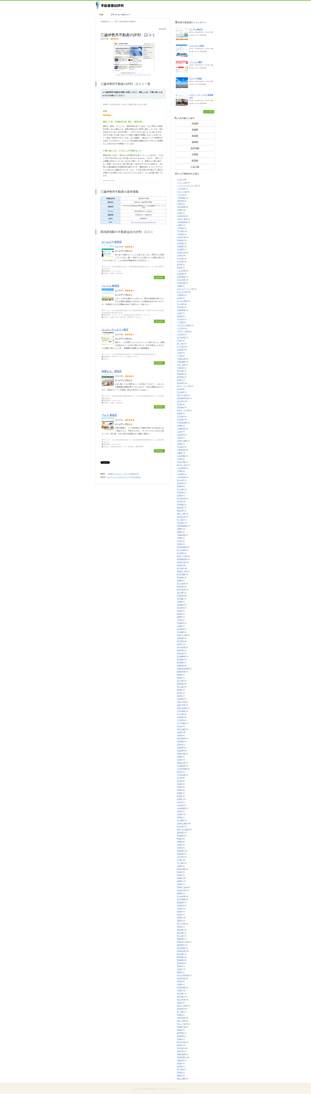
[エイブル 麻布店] (182, 39)
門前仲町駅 (181, 1018)
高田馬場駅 (181, 1057)
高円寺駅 (180, 1048)
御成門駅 (180, 511)
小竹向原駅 (181, 477)
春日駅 (179, 611)
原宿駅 (179, 380)
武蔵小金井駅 (182, 708)
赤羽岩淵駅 (181, 987)
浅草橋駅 (180, 741)
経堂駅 (179, 875)
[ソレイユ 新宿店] (108, 300)
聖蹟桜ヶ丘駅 (182, 887)
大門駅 (179, 459)
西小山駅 (180, 936)
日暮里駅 (180, 596)
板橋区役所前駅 (183, 669)
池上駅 (179, 726)
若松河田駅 (181, 899)
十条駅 (179, 353)
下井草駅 (180, 228)
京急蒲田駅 (181, 277)
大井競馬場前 (182, 423)
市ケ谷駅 (180, 489)
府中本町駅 (181, 498)
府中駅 (179, 501)
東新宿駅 (180, 650)
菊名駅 (179, 911)
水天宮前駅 (181, 711)
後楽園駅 (180, 505)
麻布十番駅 (181, 1079)
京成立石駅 (181, 283)
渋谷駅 (195, 123)
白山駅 (179, 802)
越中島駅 (180, 994)
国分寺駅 (180, 401)
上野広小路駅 (182, 219)
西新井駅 (180, 939)
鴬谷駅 (179, 1063)
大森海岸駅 (181, 450)
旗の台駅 (180, 593)
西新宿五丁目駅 (183, 942)
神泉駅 (179, 839)
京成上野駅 (181, 280)
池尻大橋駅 (181, 729)
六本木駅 (180, 334)
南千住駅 (180, 371)
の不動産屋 (127, 21)
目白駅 (179, 811)
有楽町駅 (180, 623)
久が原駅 (180, 258)
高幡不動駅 (181, 1054)
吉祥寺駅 (195, 148)
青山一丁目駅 (182, 1024)
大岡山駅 (180, 435)
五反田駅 (180, 274)
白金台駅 (180, 805)
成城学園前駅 (182, 526)
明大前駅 (180, 608)
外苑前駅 (180, 407)
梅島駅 (179, 690)
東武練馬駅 (181, 656)
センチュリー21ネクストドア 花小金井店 (124, 477)
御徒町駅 (180, 508)
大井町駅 (180, 419)
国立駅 (179, 404)
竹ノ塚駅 (180, 863)
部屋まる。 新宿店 (112, 371)
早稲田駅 (180, 605)
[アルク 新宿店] (108, 430)
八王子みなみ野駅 (184, 325)
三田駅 (179, 204)
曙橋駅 (179, 617)
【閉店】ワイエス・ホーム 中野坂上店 (123, 474)
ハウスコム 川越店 (196, 46)
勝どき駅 (180, 344)
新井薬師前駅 (182, 547)
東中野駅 (180, 641)
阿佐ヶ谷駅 (181, 1021)
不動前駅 (180, 240)
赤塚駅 (179, 984)
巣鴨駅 (179, 486)
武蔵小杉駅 (181, 705)
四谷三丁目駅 (182, 395)
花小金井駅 (181, 896)
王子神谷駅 (181, 775)
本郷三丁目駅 (182, 635)
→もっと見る (208, 112)
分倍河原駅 (181, 337)
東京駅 (179, 644)
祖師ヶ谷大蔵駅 (183, 829)
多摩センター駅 (183, 410)
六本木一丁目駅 (183, 331)
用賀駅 (179, 784)
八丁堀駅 (180, 322)
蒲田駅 (195, 142)
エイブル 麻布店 (195, 29)
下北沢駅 (180, 231)
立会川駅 (180, 857)
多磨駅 (179, 413)
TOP (101, 15)
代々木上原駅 (182, 301)
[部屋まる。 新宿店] (108, 386)
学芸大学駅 (181, 462)
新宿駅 (195, 136)
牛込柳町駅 (181, 766)
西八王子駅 (181, 924)
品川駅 (179, 389)
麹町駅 (179, 1076)
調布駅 (179, 969)
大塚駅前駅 (181, 429)
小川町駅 (180, 474)
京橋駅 (179, 286)
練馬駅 (179, 881)
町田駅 (195, 160)
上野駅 (179, 225)
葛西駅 (179, 918)
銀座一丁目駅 (182, 1006)
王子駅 (179, 778)
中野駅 (195, 154)
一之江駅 (180, 195)
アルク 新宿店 (109, 415)
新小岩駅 (180, 568)
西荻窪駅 (180, 957)
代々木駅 (180, 304)
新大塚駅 (180, 553)
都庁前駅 (180, 997)
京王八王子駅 (182, 292)
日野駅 (179, 602)
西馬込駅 (180, 963)
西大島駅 (180, 933)
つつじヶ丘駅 (182, 183)
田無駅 (179, 787)
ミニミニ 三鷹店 (195, 62)
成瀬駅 (179, 532)
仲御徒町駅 (181, 310)
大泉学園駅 (181, 456)
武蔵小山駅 (181, 702)
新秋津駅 (180, 587)
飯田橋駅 (180, 1033)
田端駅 (179, 793)
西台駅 (179, 927)
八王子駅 (195, 167)
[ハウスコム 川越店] (182, 55)
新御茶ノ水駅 (182, 571)
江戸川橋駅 (181, 723)
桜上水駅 (180, 681)
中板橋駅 (180, 246)
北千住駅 (180, 347)
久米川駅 (180, 262)
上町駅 (179, 213)
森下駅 (179, 693)
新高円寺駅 (181, 590)
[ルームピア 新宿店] (108, 257)
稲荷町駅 (180, 854)
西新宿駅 (180, 945)
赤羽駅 (179, 990)
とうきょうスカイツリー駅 (187, 186)
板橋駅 (179, 675)
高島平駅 (180, 1051)
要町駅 (179, 966)
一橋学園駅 (181, 198)
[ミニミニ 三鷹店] (182, 72)
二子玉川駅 (181, 271)
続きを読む (159, 277)
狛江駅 (179, 772)
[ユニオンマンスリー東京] (108, 344)
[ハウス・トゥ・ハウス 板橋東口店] (182, 104)
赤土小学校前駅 (183, 975)
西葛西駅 (180, 960)
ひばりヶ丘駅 (182, 192)
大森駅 (179, 453)
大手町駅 (180, 447)
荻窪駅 (179, 908)
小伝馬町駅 (181, 468)
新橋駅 (179, 580)
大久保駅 (180, 416)
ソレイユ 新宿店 (110, 285)
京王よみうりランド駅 (185, 289)
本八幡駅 (180, 632)
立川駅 (179, 860)
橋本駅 (179, 696)
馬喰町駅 (180, 1036)
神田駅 (179, 842)
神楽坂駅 (180, 836)
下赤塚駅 (180, 234)
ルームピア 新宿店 (112, 242)
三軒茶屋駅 (181, 207)
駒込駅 (179, 1045)
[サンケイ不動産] (182, 88)
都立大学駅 (181, 1000)
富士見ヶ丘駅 (182, 465)
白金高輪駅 (181, 808)
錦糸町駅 (180, 1009)
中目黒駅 (180, 249)
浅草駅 (179, 744)
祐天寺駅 (180, 826)
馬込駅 (179, 1039)
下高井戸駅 (181, 237)
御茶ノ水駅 (181, 514)
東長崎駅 (180, 662)
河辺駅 (179, 735)
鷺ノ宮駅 (180, 1069)
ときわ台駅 (181, 189)
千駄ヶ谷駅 (181, 365)
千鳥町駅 (180, 368)
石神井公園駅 (182, 823)
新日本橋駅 (181, 574)
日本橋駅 (180, 599)
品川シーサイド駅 (184, 386)
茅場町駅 (180, 902)
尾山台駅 (180, 480)
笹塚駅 (179, 866)
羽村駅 (179, 884)
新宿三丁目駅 (182, 556)
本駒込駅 (180, 638)
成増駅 (179, 529)
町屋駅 (179, 796)
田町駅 (179, 790)
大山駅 (179, 432)
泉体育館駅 (181, 738)
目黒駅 (179, 814)
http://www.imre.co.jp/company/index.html (143, 222)
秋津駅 (179, 848)
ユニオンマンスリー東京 (115, 329)
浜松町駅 (180, 747)
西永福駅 (180, 954)
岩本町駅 (180, 483)
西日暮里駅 (181, 948)
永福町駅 (180, 717)
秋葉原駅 (180, 851)
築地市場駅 (181, 869)
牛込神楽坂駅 (182, 769)
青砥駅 (179, 1030)
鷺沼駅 (179, 1072)
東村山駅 (180, 653)
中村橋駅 (180, 243)
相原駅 (179, 817)
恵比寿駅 (180, 523)
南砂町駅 (180, 377)
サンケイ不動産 (195, 79)
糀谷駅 (179, 872)
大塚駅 (179, 426)
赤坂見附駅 (181, 978)
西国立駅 (180, 930)
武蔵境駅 (180, 699)
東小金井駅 (181, 647)
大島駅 (179, 438)
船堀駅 (179, 893)
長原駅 (179, 1015)
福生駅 (179, 845)
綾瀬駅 (179, 878)
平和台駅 (180, 492)
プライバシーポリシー (120, 15)
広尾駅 (179, 495)
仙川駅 (179, 298)
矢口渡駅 (180, 820)
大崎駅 (179, 444)
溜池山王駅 (181, 763)
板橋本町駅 (181, 672)
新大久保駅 (181, 550)
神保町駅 (180, 833)
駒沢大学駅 (181, 1042)
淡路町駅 (180, 751)
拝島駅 (179, 544)
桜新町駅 (180, 684)
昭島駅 (179, 614)
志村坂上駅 (181, 517)
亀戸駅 (179, 265)
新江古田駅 (181, 583)
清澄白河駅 (181, 754)
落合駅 (179, 915)
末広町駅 (180, 629)
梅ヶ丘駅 (180, 687)
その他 (179, 180)
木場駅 (179, 626)
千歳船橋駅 (181, 362)
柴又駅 (179, 678)
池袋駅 (195, 129)
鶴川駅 (179, 1066)
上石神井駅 (181, 216)
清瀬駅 (179, 757)
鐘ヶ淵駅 (180, 1012)
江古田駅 (180, 720)
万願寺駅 (180, 201)
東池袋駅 (180, 659)
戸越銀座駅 (181, 535)
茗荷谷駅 (180, 905)
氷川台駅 (180, 714)
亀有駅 (179, 268)
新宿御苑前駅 (182, 559)
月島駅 (179, 620)
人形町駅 (180, 295)
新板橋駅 (180, 577)
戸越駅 (179, 538)
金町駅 (179, 1003)
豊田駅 (179, 972)
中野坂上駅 (181, 252)
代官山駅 (180, 307)
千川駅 (179, 356)
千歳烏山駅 (181, 359)
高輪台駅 (180, 1060)
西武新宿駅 (162, 29)
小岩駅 (179, 471)
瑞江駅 (179, 781)
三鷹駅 (179, 210)
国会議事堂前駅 (183, 398)
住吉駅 (179, 313)
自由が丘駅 (181, 890)
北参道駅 (180, 350)
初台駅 (179, 341)
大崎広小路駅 (182, 441)
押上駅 (179, 541)
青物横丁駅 (181, 1027)
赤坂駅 (179, 981)
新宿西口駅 (181, 562)
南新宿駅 (180, 374)
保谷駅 (179, 316)
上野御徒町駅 (182, 222)
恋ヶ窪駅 (180, 520)
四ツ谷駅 (180, 392)
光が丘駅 (180, 319)
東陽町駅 (180, 665)
